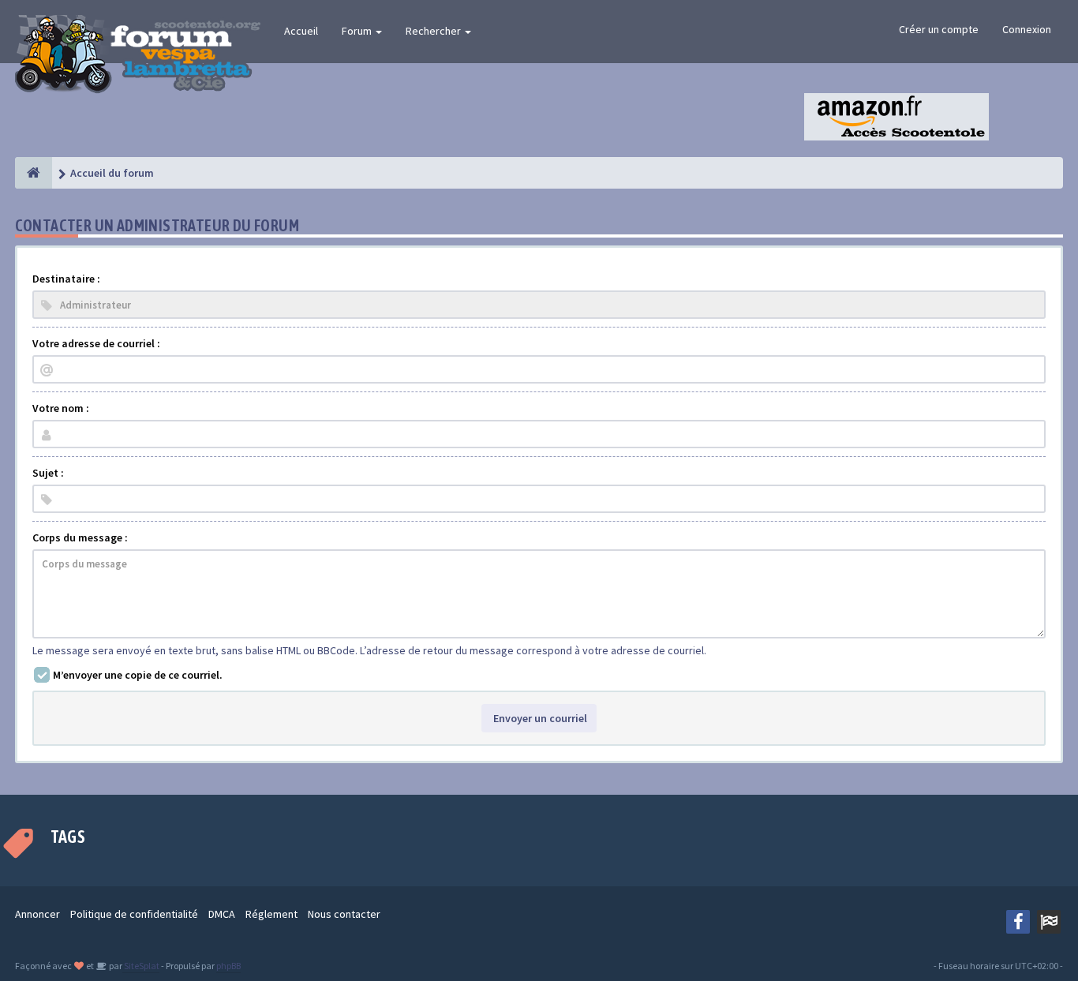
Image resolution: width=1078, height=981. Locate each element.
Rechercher (434, 31)
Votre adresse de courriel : (96, 343)
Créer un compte (939, 29)
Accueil (301, 31)
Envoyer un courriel (539, 718)
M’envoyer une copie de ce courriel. (138, 675)
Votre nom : (60, 408)
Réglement (271, 914)
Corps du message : (80, 537)
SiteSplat (140, 966)
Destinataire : (66, 278)
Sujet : (48, 473)
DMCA (221, 914)
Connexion (1026, 29)
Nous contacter (344, 914)
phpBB (228, 966)
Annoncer (37, 914)
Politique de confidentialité (134, 914)
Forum (358, 31)
